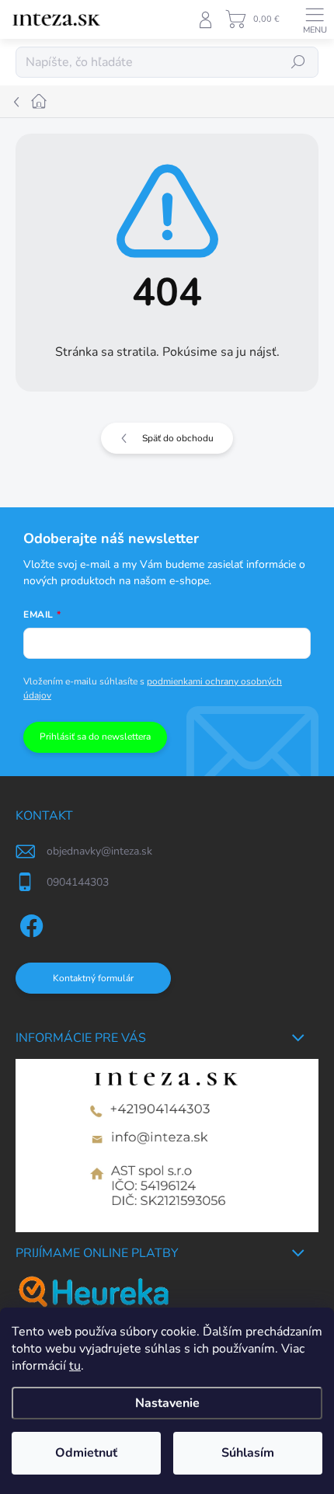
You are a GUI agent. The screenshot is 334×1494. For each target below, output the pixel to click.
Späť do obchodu (178, 438)
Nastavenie (167, 1403)
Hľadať (298, 62)
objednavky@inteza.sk (99, 851)
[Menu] (314, 19)
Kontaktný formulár (93, 978)
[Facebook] (29, 922)
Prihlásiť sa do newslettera (95, 736)
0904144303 (78, 882)
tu (75, 1365)
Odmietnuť (86, 1452)
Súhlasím (247, 1452)
